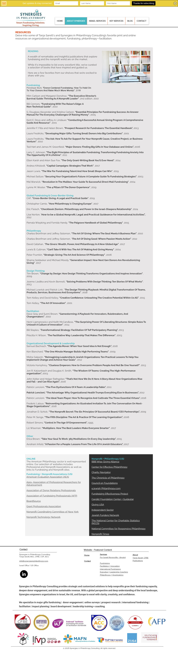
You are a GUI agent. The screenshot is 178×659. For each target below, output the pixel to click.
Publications (138, 560)
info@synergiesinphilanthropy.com (33, 561)
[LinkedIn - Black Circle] (24, 574)
